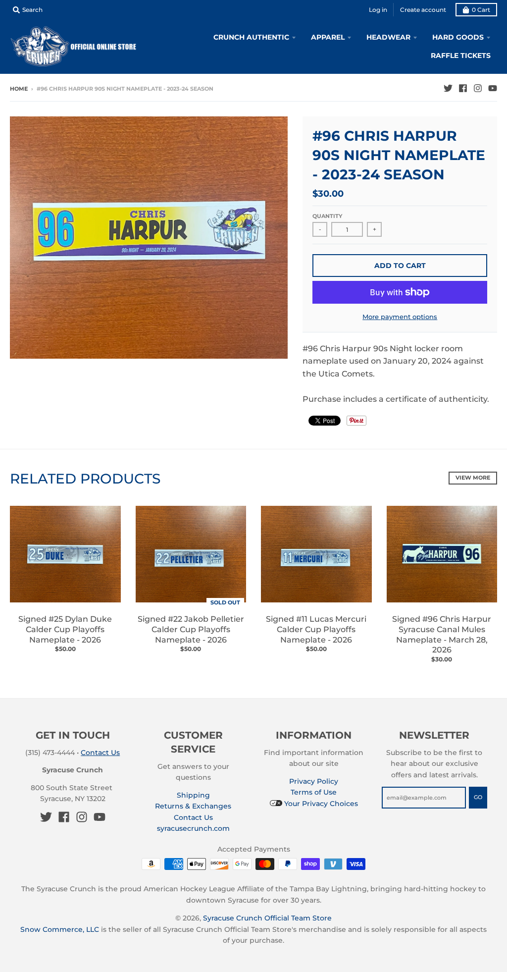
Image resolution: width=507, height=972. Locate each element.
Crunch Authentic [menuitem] (251, 37)
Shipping (193, 795)
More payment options (399, 317)
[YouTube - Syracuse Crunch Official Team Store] (492, 88)
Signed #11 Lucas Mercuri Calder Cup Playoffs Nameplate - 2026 (316, 629)
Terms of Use (314, 792)
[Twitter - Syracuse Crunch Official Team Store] (448, 88)
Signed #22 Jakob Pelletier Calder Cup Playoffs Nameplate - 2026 (191, 629)
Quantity (327, 216)
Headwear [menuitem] (388, 37)
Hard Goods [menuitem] (458, 37)
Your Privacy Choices (320, 803)
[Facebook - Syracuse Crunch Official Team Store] (462, 88)
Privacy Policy (313, 781)
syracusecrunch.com (193, 828)
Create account (423, 9)
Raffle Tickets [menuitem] (461, 55)
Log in (378, 9)
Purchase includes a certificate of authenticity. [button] (396, 399)
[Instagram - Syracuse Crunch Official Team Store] (477, 88)
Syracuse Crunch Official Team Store (267, 918)
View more (473, 477)
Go (478, 797)
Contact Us (100, 752)
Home (19, 88)
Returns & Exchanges (193, 806)
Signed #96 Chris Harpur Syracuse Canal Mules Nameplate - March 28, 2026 (441, 634)
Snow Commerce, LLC (59, 929)
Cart (481, 9)
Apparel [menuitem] (328, 37)
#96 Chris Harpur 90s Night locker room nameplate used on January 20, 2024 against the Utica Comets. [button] (393, 361)
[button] (400, 386)
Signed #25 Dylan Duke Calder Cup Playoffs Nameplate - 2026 (65, 629)
